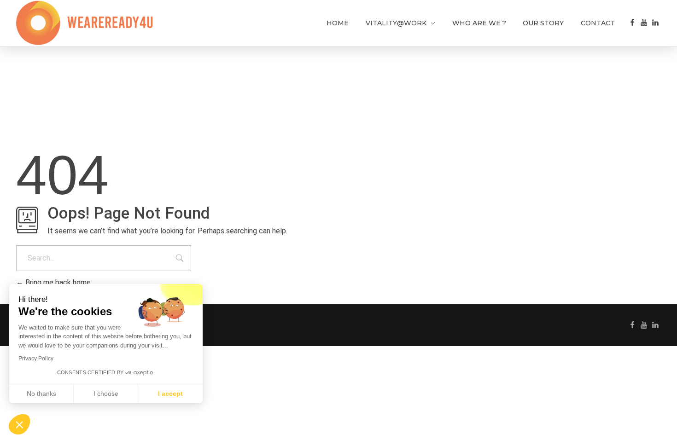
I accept (170, 393)
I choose (105, 393)
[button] (19, 424)
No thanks (41, 393)
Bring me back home (57, 282)
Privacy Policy (35, 358)
